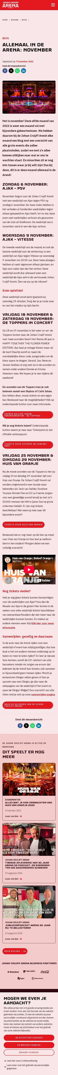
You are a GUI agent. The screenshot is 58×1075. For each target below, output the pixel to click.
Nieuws (14, 20)
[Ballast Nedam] (37, 978)
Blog (24, 20)
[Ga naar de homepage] (10, 5)
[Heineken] (12, 972)
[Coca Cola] (45, 971)
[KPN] (20, 978)
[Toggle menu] (53, 5)
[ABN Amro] (28, 971)
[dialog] (29, 1033)
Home (5, 20)
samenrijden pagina (43, 694)
